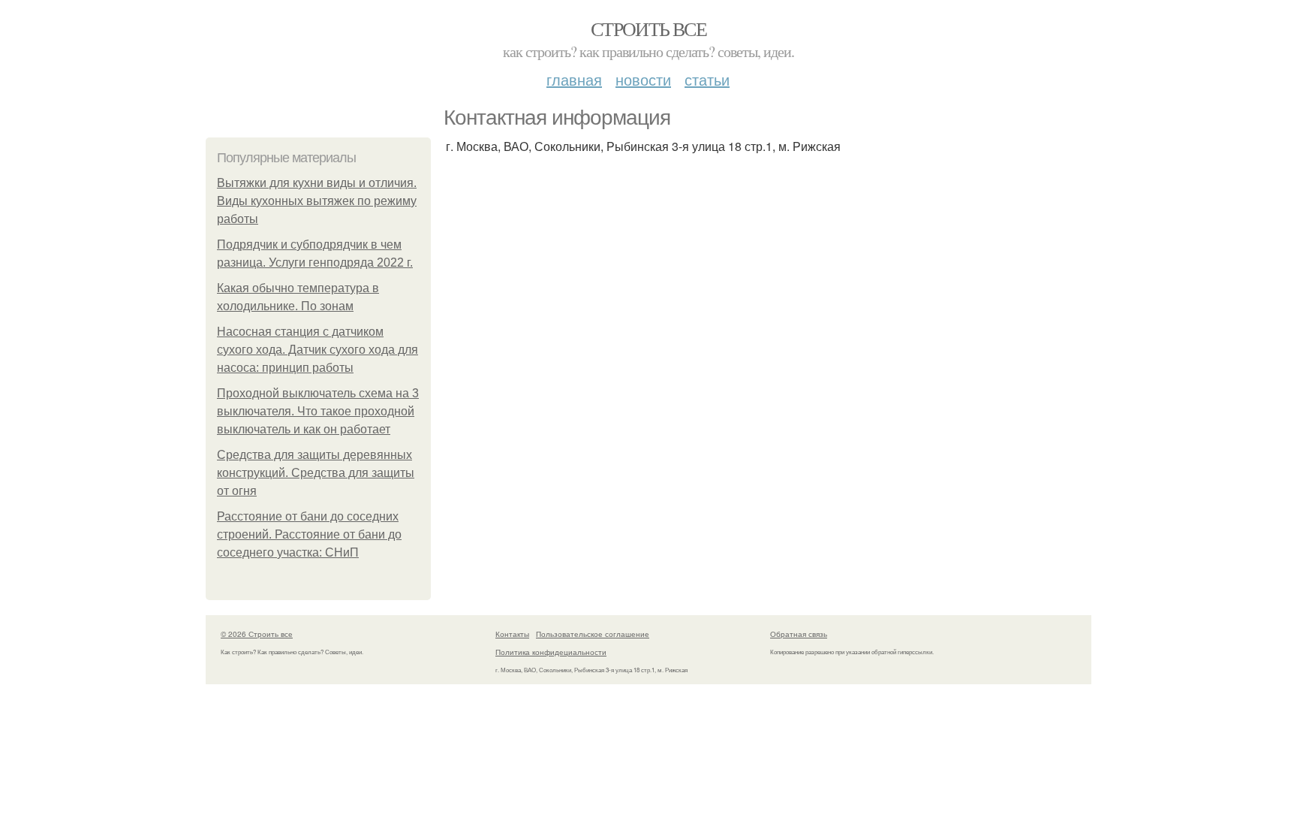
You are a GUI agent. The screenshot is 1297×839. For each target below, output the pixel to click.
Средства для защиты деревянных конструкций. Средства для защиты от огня (315, 472)
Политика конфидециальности (550, 652)
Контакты (512, 634)
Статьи (707, 79)
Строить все (648, 28)
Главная (574, 79)
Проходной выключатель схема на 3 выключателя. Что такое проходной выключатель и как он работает (318, 411)
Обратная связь (798, 634)
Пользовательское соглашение (592, 634)
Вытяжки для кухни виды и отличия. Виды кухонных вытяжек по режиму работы (317, 201)
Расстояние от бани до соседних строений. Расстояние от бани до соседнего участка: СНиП (309, 534)
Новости (643, 79)
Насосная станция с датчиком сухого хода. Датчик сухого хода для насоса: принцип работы (317, 349)
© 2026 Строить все (257, 634)
